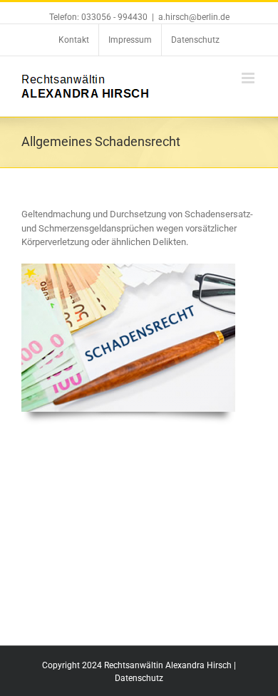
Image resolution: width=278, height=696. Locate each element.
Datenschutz (139, 678)
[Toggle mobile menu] (249, 78)
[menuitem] (73, 40)
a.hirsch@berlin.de (194, 17)
